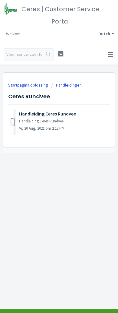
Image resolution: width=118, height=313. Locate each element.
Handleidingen (69, 85)
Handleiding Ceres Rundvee (47, 114)
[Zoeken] (49, 55)
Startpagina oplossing (28, 85)
